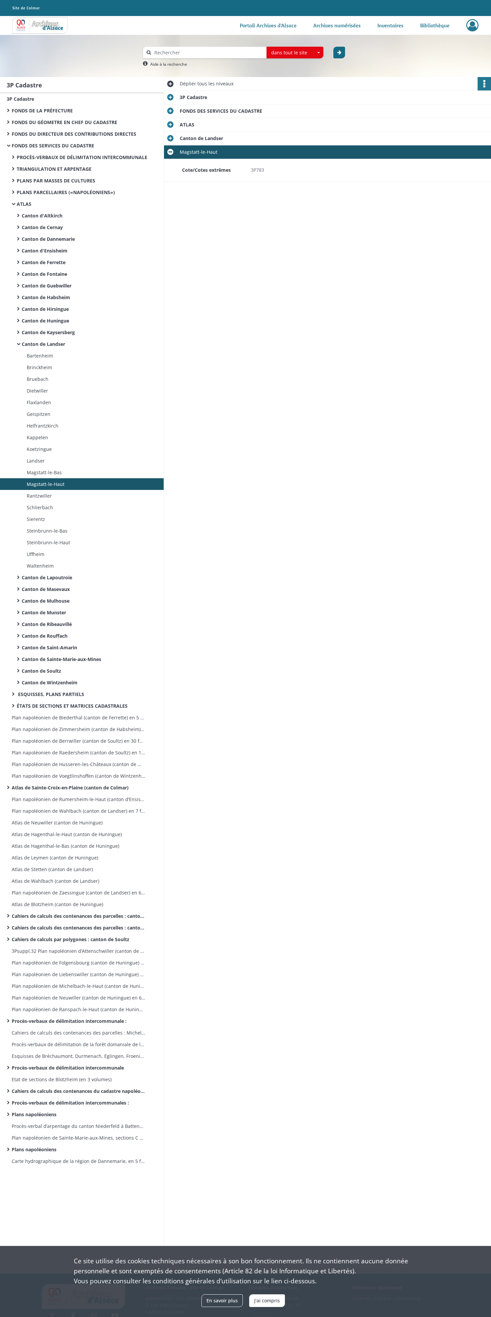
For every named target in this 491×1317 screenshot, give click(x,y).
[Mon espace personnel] (472, 25)
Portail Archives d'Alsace (268, 25)
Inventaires (390, 25)
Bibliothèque (435, 25)
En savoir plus (222, 1300)
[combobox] (295, 53)
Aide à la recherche (168, 64)
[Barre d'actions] (484, 83)
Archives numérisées (337, 25)
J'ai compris (267, 1300)
